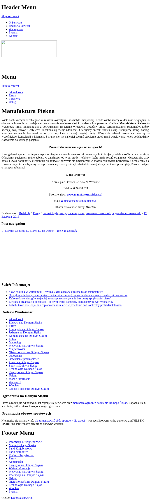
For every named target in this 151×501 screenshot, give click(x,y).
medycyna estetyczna (71, 213)
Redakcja (24, 213)
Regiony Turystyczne (21, 455)
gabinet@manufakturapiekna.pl (79, 200)
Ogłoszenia (15, 355)
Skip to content (10, 16)
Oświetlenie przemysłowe (24, 358)
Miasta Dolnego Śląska (22, 445)
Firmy (12, 95)
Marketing (15, 342)
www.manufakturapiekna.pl (84, 194)
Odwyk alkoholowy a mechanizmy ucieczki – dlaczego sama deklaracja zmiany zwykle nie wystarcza (68, 295)
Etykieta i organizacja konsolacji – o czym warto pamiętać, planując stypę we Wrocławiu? (61, 301)
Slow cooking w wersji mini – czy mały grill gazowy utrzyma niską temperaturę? (56, 291)
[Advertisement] (44, 63)
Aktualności (16, 92)
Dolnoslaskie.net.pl (22, 497)
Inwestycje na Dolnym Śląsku (26, 329)
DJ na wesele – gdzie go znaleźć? (59, 230)
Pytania (13, 32)
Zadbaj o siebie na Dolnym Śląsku (29, 388)
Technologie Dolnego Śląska (25, 368)
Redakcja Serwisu (19, 25)
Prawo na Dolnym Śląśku (24, 362)
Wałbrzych (15, 382)
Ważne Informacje (19, 378)
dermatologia (50, 213)
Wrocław (14, 385)
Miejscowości (17, 349)
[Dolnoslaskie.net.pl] (29, 56)
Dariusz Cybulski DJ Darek (19, 230)
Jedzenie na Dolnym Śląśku (25, 332)
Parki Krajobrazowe (20, 448)
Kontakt (13, 35)
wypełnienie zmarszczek (126, 213)
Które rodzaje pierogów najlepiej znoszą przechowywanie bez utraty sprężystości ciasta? (60, 298)
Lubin (12, 339)
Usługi (13, 102)
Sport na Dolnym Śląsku (23, 365)
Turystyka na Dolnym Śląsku (26, 372)
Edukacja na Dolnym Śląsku (25, 322)
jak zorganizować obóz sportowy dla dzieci (59, 420)
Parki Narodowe (18, 451)
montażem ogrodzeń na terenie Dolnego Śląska (100, 402)
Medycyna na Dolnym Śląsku (26, 345)
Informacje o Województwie (25, 441)
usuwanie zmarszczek (98, 213)
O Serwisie (15, 22)
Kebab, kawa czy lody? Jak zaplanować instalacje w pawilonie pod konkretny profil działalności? (65, 305)
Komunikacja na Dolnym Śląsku (28, 335)
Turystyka (14, 98)
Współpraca (16, 29)
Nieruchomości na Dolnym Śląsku (29, 352)
